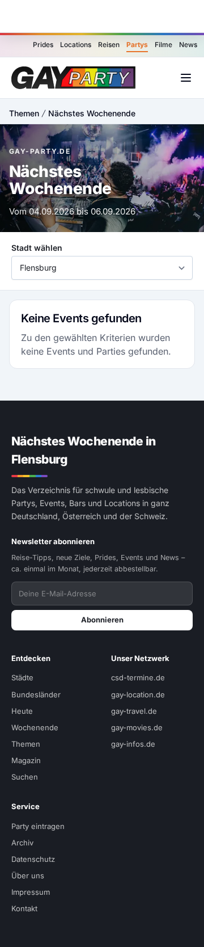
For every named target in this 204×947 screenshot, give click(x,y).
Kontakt (24, 908)
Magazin (26, 760)
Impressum (30, 892)
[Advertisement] (102, 16)
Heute (22, 710)
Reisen (109, 44)
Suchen (24, 776)
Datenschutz (33, 859)
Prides (43, 44)
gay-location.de (138, 694)
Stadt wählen (36, 247)
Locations (75, 44)
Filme (163, 44)
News (188, 44)
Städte (22, 677)
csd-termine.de (138, 677)
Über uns (27, 875)
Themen (24, 113)
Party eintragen (38, 826)
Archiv (22, 842)
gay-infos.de (133, 743)
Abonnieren (102, 619)
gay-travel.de (134, 710)
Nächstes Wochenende (91, 113)
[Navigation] (186, 78)
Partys (137, 44)
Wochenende (34, 727)
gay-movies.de (137, 727)
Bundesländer (36, 694)
